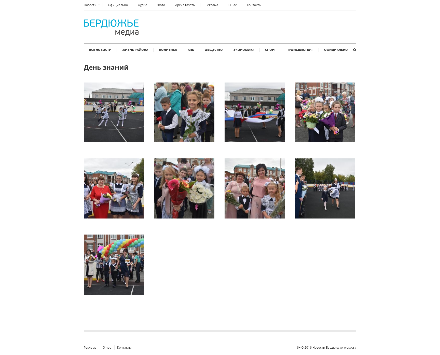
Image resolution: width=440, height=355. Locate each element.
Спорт (270, 50)
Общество (214, 50)
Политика (168, 50)
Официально (118, 5)
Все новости (100, 50)
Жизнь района (135, 50)
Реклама (211, 5)
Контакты (254, 5)
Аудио (142, 5)
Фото (161, 5)
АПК (191, 50)
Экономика (243, 50)
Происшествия (299, 50)
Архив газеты (185, 5)
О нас (232, 5)
